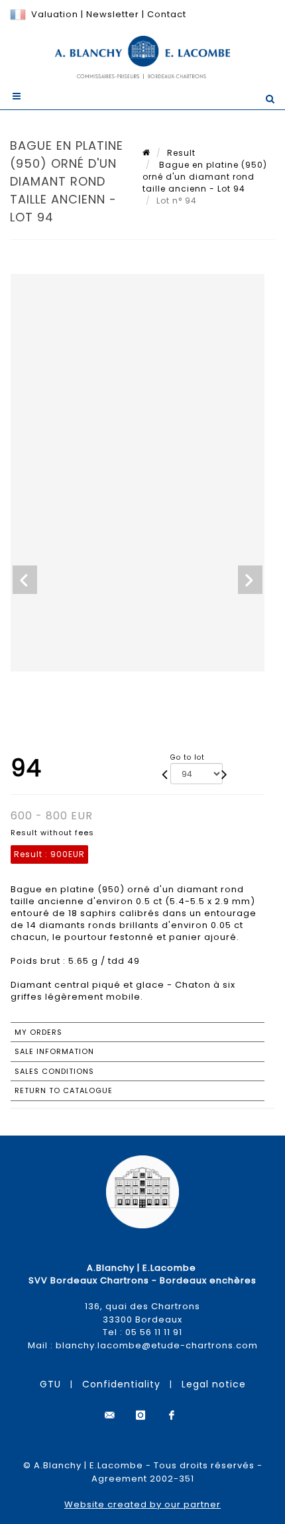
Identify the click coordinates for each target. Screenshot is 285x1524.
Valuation (54, 14)
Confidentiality (121, 1384)
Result (181, 152)
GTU (50, 1384)
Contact (166, 14)
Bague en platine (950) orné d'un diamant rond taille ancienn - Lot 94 (204, 176)
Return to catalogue (64, 1090)
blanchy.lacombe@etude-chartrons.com (157, 1345)
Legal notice (214, 1384)
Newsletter (111, 14)
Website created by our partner (142, 1504)
